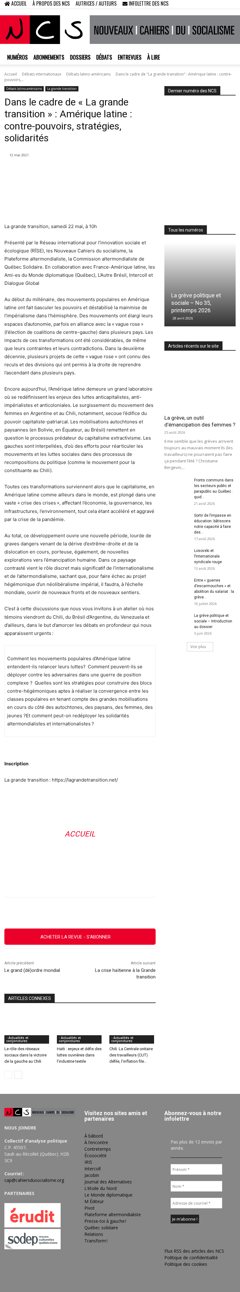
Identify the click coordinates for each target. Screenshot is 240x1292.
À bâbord (93, 1136)
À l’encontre (96, 1142)
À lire (153, 57)
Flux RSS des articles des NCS (194, 1251)
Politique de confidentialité (191, 1257)
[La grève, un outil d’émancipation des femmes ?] (200, 384)
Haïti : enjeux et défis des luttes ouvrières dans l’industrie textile (79, 1055)
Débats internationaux (41, 74)
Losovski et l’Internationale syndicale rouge (208, 556)
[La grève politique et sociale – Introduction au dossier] (176, 621)
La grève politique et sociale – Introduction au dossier (213, 621)
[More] (147, 913)
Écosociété (95, 1155)
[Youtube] (231, 4)
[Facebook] (200, 4)
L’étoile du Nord (100, 1188)
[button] (190, 4)
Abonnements (48, 57)
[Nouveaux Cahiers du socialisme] (120, 29)
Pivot (89, 1208)
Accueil (10, 74)
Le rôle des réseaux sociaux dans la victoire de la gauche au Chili (25, 1055)
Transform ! (96, 1241)
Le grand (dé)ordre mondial (32, 970)
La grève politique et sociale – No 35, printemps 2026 (196, 303)
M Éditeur (94, 1201)
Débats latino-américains (88, 74)
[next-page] (18, 1075)
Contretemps (97, 1149)
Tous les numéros (185, 229)
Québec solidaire (101, 1228)
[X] (220, 4)
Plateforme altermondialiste (112, 1214)
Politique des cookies (185, 1264)
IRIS (88, 1162)
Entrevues (130, 57)
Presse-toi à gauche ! (105, 1221)
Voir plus (198, 646)
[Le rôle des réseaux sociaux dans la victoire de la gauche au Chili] (27, 1027)
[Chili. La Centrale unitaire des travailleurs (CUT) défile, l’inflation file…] (132, 1027)
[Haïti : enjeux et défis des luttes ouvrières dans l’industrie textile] (80, 1027)
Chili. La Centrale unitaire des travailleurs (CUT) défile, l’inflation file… (131, 1055)
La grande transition (62, 88)
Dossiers (80, 57)
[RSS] (210, 4)
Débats (104, 57)
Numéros (17, 57)
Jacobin (91, 1175)
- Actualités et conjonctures (17, 1039)
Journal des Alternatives (108, 1182)
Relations (93, 1234)
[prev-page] (8, 1075)
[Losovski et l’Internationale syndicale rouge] (176, 556)
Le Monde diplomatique (108, 1195)
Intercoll (92, 1169)
